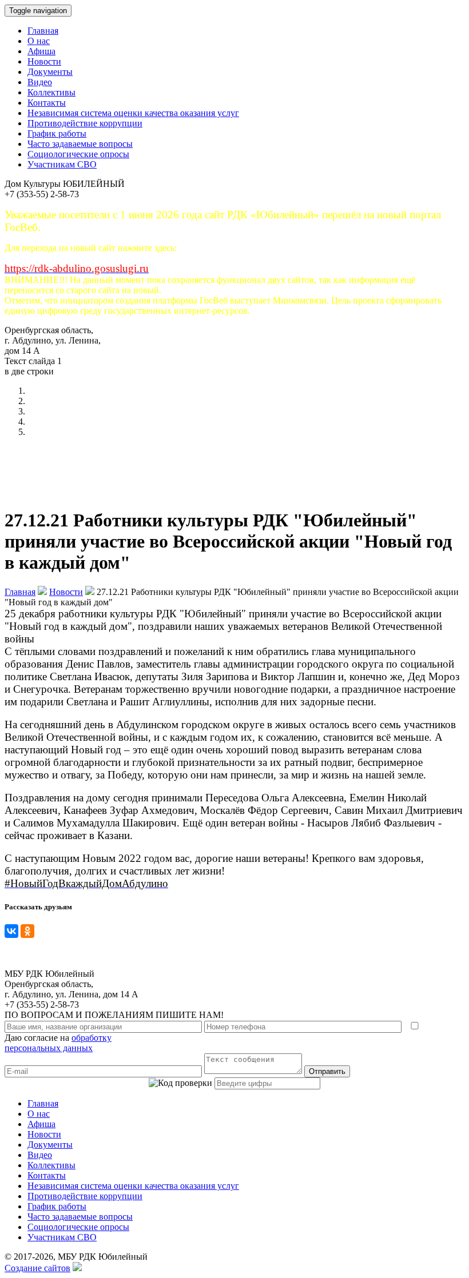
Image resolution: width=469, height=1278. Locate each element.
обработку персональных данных (58, 1043)
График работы (56, 133)
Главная (42, 30)
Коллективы (51, 92)
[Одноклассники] (27, 931)
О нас (38, 41)
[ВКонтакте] (11, 931)
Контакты (46, 102)
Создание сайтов (37, 1268)
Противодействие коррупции (84, 123)
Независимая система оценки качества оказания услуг (133, 113)
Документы (50, 72)
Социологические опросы (78, 154)
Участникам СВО (62, 164)
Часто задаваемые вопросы (80, 144)
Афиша (41, 51)
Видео (39, 82)
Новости (44, 61)
